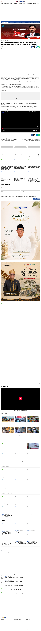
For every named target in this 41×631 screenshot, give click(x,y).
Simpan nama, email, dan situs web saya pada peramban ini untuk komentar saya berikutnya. (19, 196)
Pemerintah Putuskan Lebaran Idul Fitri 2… (6, 533)
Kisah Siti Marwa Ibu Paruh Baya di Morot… (14, 581)
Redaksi (2, 619)
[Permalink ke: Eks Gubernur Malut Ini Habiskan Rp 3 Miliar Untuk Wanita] (7, 174)
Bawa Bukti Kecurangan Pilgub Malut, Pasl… (20, 504)
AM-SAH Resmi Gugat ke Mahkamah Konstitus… (32, 504)
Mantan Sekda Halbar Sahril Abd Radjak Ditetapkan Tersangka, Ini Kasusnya (20, 167)
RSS (28, 624)
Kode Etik (28, 619)
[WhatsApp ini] (39, 47)
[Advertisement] (20, 13)
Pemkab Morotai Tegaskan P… (33, 451)
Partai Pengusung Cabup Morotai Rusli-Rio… (7, 504)
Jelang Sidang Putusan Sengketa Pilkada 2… (32, 543)
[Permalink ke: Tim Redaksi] (2, 46)
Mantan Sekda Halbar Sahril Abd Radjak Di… (19, 487)
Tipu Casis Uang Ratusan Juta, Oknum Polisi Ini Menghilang (34, 167)
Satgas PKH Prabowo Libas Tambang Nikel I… (20, 532)
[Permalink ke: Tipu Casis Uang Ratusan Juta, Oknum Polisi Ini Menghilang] (34, 162)
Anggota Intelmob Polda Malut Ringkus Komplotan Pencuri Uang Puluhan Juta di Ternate (7, 96)
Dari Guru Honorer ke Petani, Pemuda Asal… (14, 593)
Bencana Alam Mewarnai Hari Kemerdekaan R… (32, 532)
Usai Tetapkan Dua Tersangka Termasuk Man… (6, 488)
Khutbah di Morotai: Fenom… (6, 451)
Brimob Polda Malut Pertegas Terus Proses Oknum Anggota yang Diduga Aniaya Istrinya (32, 96)
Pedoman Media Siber (18, 619)
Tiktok (16, 624)
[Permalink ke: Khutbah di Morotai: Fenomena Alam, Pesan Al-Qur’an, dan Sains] (8, 446)
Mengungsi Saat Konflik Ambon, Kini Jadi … (14, 589)
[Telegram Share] (37, 47)
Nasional (3, 531)
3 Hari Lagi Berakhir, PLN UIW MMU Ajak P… (20, 435)
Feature (2, 573)
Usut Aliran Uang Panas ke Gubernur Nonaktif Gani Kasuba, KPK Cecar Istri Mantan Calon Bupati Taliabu (34, 180)
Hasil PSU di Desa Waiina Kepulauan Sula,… (20, 514)
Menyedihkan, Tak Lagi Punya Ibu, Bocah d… (14, 585)
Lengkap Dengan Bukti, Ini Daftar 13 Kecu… (7, 516)
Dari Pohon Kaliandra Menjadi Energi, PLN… (31, 435)
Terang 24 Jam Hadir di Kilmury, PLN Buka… (32, 424)
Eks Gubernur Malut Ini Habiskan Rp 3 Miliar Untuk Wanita (6, 179)
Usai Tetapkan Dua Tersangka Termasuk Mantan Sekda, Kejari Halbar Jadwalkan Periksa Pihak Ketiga (7, 168)
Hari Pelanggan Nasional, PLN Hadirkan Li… (7, 424)
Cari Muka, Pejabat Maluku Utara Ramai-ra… (8, 544)
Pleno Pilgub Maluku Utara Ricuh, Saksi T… (33, 514)
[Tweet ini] (34, 47)
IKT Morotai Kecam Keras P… (32, 461)
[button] (2, 31)
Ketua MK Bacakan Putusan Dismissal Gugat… (20, 543)
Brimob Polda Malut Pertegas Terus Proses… (32, 477)
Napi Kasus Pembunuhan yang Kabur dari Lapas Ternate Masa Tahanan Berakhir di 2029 (31, 139)
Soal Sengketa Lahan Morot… (6, 461)
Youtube (3, 624)
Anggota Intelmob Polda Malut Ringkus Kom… (7, 477)
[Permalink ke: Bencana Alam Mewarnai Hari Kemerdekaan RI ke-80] (33, 526)
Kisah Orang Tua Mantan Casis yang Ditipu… (10, 574)
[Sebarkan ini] (32, 47)
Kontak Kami (3, 621)
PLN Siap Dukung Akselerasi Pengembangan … (18, 424)
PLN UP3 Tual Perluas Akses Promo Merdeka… (7, 435)
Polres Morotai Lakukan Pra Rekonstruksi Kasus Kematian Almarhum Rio (20, 179)
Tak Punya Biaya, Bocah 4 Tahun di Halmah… (14, 577)
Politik (3, 514)
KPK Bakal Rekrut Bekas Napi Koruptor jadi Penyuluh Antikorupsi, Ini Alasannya (9, 139)
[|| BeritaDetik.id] (20, 1)
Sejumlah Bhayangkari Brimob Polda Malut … (20, 477)
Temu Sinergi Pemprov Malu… (19, 461)
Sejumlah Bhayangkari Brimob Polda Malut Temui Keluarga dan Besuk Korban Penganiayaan (20, 96)
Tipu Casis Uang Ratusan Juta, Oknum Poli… (32, 487)
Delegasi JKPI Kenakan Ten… (20, 451)
